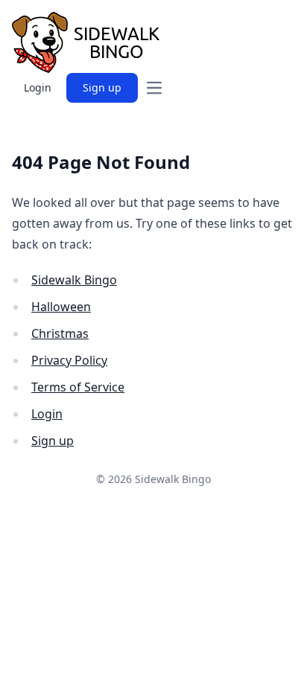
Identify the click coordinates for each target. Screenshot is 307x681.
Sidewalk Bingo (74, 280)
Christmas (60, 333)
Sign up (102, 87)
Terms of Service (77, 387)
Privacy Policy (69, 360)
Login (37, 87)
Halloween (61, 306)
